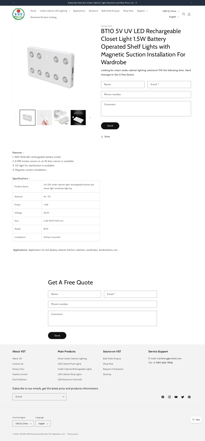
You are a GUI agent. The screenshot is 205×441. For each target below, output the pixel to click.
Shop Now (108, 363)
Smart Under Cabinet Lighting (72, 358)
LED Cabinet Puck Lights (69, 363)
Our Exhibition (19, 379)
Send (110, 125)
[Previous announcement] (13, 3)
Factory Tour (18, 369)
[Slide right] (90, 117)
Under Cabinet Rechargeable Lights (75, 369)
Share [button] (107, 136)
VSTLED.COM (24, 434)
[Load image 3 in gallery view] (61, 117)
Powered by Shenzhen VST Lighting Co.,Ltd (48, 434)
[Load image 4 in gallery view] (78, 117)
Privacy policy (73, 434)
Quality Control (19, 374)
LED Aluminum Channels (70, 379)
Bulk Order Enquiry (112, 358)
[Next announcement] (191, 3)
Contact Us (17, 363)
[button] (54, 11)
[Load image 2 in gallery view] (44, 117)
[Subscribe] (63, 396)
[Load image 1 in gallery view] (27, 117)
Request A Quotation (113, 369)
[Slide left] (15, 117)
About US (17, 358)
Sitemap (107, 374)
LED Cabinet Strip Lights (70, 374)
